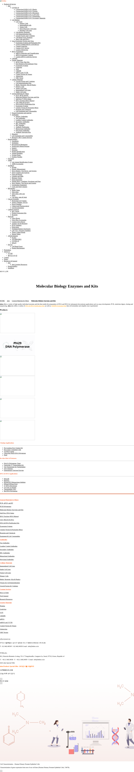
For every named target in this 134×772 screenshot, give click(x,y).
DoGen (10, 244)
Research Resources (6, 599)
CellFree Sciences (13, 209)
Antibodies (15, 115)
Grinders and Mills (17, 176)
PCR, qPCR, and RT (6, 503)
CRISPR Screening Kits (58, 306)
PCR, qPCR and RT (22, 95)
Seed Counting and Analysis (20, 172)
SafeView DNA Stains (7, 513)
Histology (15, 134)
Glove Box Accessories (19, 220)
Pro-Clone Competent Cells (12, 450)
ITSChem (11, 158)
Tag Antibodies (20, 118)
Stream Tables (16, 234)
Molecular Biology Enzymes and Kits (27, 97)
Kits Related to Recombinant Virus (26, 64)
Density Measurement (18, 169)
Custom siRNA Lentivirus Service (26, 57)
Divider (14, 167)
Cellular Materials (17, 79)
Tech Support (4, 596)
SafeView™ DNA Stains (23, 99)
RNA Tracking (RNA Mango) (25, 101)
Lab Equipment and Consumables (26, 111)
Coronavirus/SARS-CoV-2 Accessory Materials (30, 18)
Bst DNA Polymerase (10, 491)
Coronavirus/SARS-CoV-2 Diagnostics (28, 16)
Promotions (7, 250)
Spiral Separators (17, 180)
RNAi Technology (17, 51)
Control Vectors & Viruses (24, 74)
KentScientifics (12, 139)
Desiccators (15, 227)
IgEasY (14, 243)
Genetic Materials (17, 60)
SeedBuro (11, 165)
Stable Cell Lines (21, 92)
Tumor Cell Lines (21, 88)
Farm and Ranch (17, 174)
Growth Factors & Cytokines (9, 586)
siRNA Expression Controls (24, 55)
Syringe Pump (16, 155)
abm (9, 6)
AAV (17, 69)
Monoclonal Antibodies (23, 129)
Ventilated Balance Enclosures (21, 229)
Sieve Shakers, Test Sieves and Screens (24, 183)
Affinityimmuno (13, 236)
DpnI (5, 455)
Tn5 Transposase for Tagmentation (14, 467)
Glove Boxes (16, 218)
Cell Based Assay (17, 246)
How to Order (4, 593)
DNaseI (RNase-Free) (11, 484)
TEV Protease (8, 468)
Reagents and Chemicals (23, 109)
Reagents (14, 215)
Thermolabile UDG (10, 489)
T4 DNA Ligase (9, 451)
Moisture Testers (17, 178)
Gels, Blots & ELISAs (23, 102)
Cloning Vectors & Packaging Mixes (27, 108)
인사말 (10, 253)
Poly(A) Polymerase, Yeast (12, 463)
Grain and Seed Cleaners (19, 187)
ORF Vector (19, 78)
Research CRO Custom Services (22, 137)
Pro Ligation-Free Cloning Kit (13, 448)
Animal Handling (17, 153)
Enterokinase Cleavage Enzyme (14, 470)
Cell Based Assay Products (24, 37)
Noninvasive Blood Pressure (20, 146)
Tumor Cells (23, 27)
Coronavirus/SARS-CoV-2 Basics (26, 9)
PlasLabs (10, 216)
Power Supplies (16, 204)
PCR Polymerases (5, 506)
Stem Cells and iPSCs (22, 39)
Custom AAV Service (22, 48)
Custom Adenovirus (22, 50)
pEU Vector (15, 211)
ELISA (14, 237)
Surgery (14, 148)
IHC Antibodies (21, 123)
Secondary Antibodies (22, 122)
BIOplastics (11, 188)
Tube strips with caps (18, 194)
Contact (6, 257)
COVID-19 (15, 7)
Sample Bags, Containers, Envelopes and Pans (26, 181)
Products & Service (10, 4)
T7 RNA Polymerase (10, 486)
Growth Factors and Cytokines (25, 36)
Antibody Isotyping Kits (23, 132)
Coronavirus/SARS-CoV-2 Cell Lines (27, 15)
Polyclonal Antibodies (22, 130)
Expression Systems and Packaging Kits (28, 43)
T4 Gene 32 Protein (10, 487)
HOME (2, 301)
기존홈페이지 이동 (6, 670)
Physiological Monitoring (19, 144)
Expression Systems (22, 65)
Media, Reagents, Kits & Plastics (26, 85)
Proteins (2, 606)
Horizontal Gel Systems (19, 201)
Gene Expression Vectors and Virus (23, 41)
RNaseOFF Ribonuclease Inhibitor (15, 482)
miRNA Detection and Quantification (27, 53)
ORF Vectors (4, 632)
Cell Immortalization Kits (23, 34)
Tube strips (15, 192)
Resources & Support (10, 261)
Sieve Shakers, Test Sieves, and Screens (24, 171)
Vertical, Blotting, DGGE (20, 202)
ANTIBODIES (16, 239)
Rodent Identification (18, 151)
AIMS (10, 160)
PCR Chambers (16, 225)
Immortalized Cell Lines (23, 90)
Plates (13, 195)
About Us (7, 251)
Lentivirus (19, 67)
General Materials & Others (20, 94)
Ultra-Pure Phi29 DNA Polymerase (15, 453)
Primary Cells (24, 23)
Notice (6, 259)
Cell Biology (16, 20)
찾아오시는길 (12, 255)
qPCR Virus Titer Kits (22, 62)
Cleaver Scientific (13, 199)
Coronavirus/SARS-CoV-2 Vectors (26, 11)
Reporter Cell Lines (26, 30)
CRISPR (14, 58)
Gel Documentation (18, 208)
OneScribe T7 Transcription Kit (14, 465)
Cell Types (19, 22)
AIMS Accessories (17, 164)
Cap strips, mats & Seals (19, 197)
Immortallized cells (25, 25)
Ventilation (15, 143)
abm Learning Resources (19, 264)
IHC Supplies (20, 125)
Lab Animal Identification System (22, 162)
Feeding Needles (17, 157)
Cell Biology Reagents (23, 32)
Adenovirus (19, 76)
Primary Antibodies (22, 116)
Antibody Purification (22, 127)
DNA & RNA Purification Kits (25, 104)
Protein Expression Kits (19, 213)
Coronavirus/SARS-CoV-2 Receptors (27, 13)
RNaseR (6, 479)
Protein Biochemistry (18, 248)
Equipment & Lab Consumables (10, 536)
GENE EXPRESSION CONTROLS (27, 44)
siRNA (2, 619)
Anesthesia (15, 141)
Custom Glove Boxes (18, 222)
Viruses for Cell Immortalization (10, 583)
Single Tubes (16, 190)
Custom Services (5, 589)
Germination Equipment (19, 185)
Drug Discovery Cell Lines (28, 29)
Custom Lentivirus (21, 46)
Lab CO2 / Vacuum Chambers (21, 230)
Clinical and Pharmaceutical (20, 206)
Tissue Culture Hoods (18, 232)
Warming (14, 150)
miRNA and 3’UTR (22, 72)
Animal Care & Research (19, 223)
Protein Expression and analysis (21, 113)
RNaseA (6, 480)
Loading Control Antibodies (24, 120)
